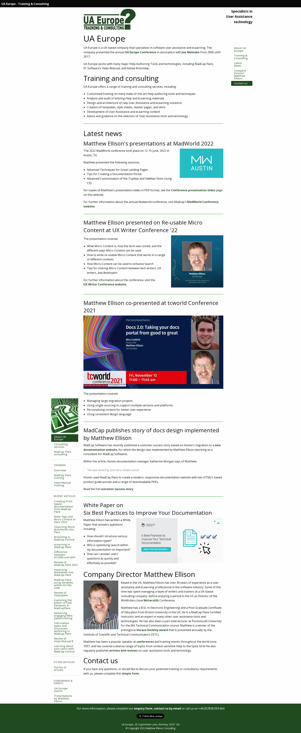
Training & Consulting (241, 57)
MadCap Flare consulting (62, 453)
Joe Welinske (191, 52)
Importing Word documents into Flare (64, 529)
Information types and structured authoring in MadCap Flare (62, 628)
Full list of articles (60, 668)
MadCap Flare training (62, 476)
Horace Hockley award (152, 630)
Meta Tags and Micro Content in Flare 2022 (64, 519)
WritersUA (151, 600)
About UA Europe (240, 49)
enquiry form (143, 708)
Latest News (238, 64)
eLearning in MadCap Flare (62, 546)
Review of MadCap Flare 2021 (66, 563)
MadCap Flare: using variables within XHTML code (63, 583)
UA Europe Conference (140, 52)
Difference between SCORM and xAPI (64, 554)
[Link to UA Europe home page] (109, 18)
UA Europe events (61, 690)
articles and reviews (123, 650)
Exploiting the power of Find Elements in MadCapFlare (63, 604)
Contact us (240, 83)
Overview (60, 470)
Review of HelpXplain (61, 594)
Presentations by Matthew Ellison (63, 698)
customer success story (117, 489)
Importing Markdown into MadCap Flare (63, 572)
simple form (130, 673)
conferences (145, 642)
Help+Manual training (62, 484)
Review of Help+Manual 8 (63, 640)
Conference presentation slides (193, 190)
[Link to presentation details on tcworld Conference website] (153, 352)
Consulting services (61, 445)
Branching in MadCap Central (64, 538)
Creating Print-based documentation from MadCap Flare (63, 506)
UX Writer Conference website (104, 284)
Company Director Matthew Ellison (240, 74)
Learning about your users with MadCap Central (64, 648)
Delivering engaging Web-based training (63, 615)
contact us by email (167, 708)
